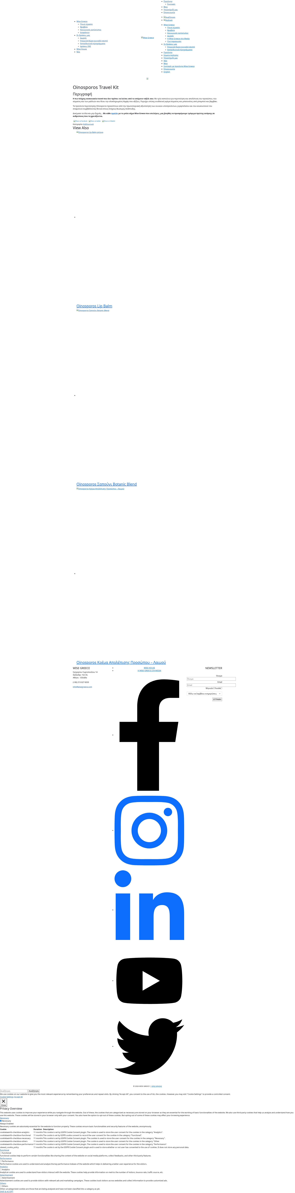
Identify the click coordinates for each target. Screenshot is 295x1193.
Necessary (6, 1121)
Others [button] (3, 1183)
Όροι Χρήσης (156, 1086)
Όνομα (219, 676)
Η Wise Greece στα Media (178, 38)
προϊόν (114, 113)
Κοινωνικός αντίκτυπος (90, 29)
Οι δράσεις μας (83, 35)
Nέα (165, 60)
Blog (166, 7)
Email (219, 682)
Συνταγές (171, 4)
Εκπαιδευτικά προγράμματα (92, 43)
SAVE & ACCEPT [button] (6, 1191)
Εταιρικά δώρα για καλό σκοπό (94, 41)
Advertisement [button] (6, 1175)
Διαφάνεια (84, 32)
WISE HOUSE (149, 668)
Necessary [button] (4, 1118)
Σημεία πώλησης (171, 55)
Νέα (78, 52)
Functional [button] (4, 1150)
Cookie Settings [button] (7, 1097)
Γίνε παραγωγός (174, 41)
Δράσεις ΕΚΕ (85, 46)
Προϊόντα (168, 1)
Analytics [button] (4, 1166)
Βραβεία (84, 27)
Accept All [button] (18, 1097)
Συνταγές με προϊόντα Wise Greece (179, 66)
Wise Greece (82, 21)
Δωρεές (83, 38)
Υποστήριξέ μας (171, 9)
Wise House (82, 49)
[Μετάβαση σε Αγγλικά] (168, 20)
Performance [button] (6, 1158)
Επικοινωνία (169, 12)
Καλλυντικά (88, 124)
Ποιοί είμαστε (86, 24)
